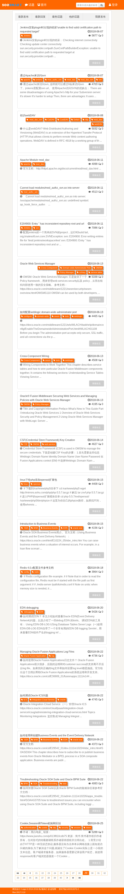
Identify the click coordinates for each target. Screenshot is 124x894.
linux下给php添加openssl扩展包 (38, 479)
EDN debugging (29, 607)
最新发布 (23, 16)
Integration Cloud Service (43, 700)
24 (55, 873)
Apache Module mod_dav (34, 160)
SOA (26, 528)
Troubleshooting (50, 784)
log (53, 656)
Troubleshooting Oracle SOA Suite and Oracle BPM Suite (53, 779)
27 (73, 873)
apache (27, 80)
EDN (65, 528)
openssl (36, 484)
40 (61, 878)
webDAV (98, 124)
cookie (44, 828)
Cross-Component (49, 268)
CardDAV (64, 120)
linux (26, 484)
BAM (36, 528)
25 (61, 873)
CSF (25, 444)
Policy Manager (67, 272)
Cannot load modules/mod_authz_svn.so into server (49, 187)
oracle (63, 700)
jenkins (39, 80)
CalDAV (50, 120)
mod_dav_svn (87, 80)
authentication (30, 828)
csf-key (82, 272)
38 (48, 878)
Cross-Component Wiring (34, 356)
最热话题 (57, 16)
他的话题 (74, 16)
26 (67, 873)
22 (42, 873)
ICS (25, 700)
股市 (44, 4)
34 (24, 878)
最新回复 (40, 16)
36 (36, 878)
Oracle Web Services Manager (37, 263)
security (65, 828)
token (88, 828)
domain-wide (43, 316)
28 (79, 873)
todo (67, 316)
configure (28, 316)
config (26, 572)
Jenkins (27, 36)
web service (50, 444)
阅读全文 (96, 63)
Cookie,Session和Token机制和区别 (40, 823)
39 (55, 878)
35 (30, 878)
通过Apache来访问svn (33, 75)
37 (42, 878)
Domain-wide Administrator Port (76, 268)
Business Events (50, 528)
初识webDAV (27, 115)
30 (92, 873)
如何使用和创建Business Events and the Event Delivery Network (57, 735)
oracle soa (77, 528)
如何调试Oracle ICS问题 (34, 695)
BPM (26, 784)
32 (104, 873)
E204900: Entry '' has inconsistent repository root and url (52, 223)
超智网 (6, 4)
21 (36, 873)
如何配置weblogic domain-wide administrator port (48, 312)
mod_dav (71, 80)
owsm (56, 316)
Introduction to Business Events (38, 523)
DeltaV (77, 120)
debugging (29, 612)
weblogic (78, 316)
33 (18, 878)
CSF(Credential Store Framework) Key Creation (47, 440)
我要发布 (100, 16)
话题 (31, 4)
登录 (115, 4)
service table (96, 272)
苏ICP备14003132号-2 (69, 889)
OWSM (99, 268)
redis (36, 572)
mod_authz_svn (54, 80)
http (86, 120)
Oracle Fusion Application (35, 656)
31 (98, 873)
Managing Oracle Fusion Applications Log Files (47, 651)
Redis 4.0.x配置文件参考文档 (37, 567)
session (77, 828)
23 (49, 873)
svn (100, 80)
